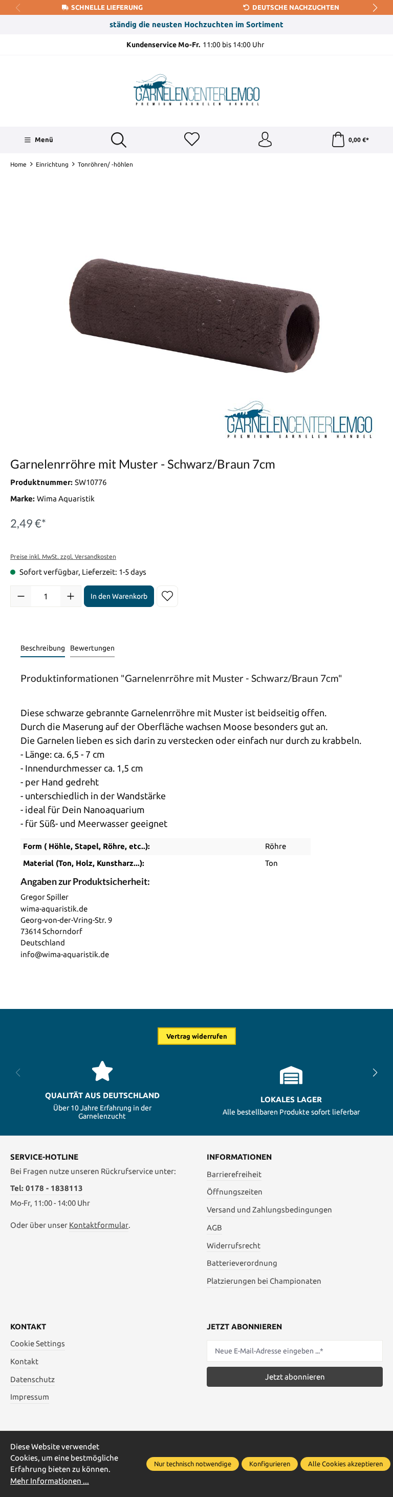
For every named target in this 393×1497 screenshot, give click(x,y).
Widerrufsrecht (233, 1245)
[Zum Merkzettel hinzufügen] (167, 596)
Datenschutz (32, 1379)
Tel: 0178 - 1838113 (46, 1188)
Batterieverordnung (242, 1263)
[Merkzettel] (192, 140)
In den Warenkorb (119, 596)
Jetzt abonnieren (295, 1376)
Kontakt (24, 1361)
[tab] (42, 648)
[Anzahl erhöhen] (70, 596)
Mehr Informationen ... (49, 1480)
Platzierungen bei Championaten (264, 1281)
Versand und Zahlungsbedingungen (269, 1209)
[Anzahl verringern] (21, 596)
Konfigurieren (269, 1463)
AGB (214, 1227)
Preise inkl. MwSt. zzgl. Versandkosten (63, 556)
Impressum (29, 1396)
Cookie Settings (37, 1343)
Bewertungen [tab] (92, 648)
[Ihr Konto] (265, 140)
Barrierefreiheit (234, 1174)
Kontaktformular (98, 1225)
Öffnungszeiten (235, 1191)
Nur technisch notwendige (192, 1463)
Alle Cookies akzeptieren (345, 1463)
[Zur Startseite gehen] (196, 89)
